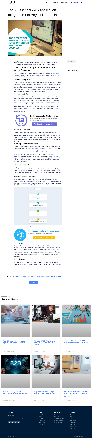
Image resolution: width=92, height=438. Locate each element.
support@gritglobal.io (21, 418)
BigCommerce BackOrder (38, 276)
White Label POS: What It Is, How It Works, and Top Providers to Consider (45, 342)
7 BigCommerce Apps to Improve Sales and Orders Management (45, 392)
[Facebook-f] (9, 422)
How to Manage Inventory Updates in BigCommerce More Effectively (76, 392)
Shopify (31, 227)
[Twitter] (18, 422)
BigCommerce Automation (23, 276)
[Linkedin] (15, 422)
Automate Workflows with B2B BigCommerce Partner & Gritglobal (76, 341)
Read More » (6, 346)
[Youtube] (12, 422)
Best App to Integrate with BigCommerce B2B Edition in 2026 (15, 392)
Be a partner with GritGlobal (53, 276)
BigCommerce (24, 227)
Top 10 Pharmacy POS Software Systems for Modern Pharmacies (14, 342)
